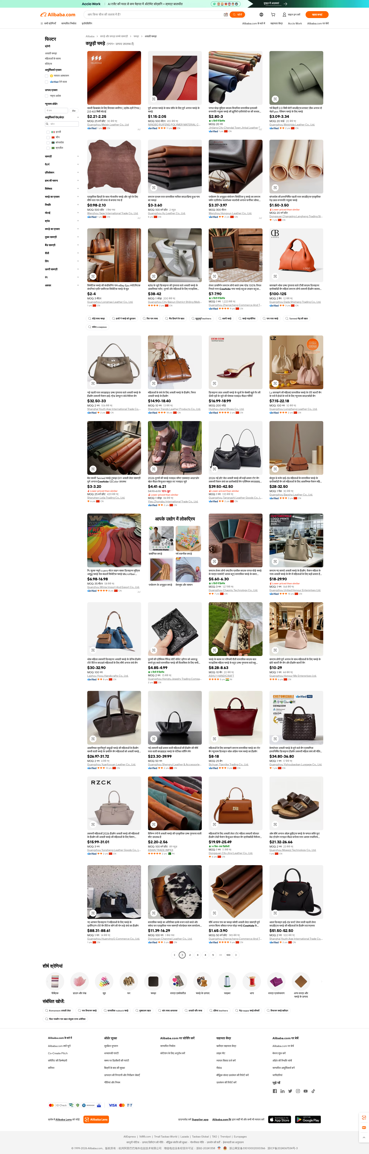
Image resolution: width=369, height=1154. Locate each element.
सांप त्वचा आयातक (169, 1010)
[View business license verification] (219, 1148)
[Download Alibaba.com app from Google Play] (308, 1119)
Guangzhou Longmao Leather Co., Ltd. (110, 301)
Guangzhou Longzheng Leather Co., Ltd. (293, 409)
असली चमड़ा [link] (151, 36)
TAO (214, 1136)
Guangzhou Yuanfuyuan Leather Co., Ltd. (111, 764)
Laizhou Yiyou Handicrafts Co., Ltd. (107, 675)
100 (228, 955)
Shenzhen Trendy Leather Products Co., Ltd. (174, 409)
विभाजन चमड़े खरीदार (279, 1010)
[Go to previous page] (174, 955)
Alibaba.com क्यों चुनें (59, 1045)
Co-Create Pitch (58, 1053)
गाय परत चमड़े (272, 318)
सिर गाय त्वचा (152, 318)
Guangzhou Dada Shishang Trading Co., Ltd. (295, 301)
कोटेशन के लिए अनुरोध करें (172, 1053)
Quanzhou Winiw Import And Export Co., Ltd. (113, 587)
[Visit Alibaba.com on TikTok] (313, 1091)
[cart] (274, 15)
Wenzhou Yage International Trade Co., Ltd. (112, 213)
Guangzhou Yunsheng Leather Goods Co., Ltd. (114, 850)
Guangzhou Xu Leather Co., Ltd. (166, 213)
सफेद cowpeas (99, 327)
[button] (226, 14)
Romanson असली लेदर (60, 1010)
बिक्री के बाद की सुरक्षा (114, 1067)
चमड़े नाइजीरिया (248, 318)
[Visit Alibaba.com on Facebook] (275, 1091)
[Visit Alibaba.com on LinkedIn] (282, 1091)
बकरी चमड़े (226, 318)
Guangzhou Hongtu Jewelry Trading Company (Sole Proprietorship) (175, 678)
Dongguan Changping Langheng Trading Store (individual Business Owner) (296, 216)
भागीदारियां (277, 1075)
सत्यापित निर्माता (167, 1045)
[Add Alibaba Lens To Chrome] (96, 1119)
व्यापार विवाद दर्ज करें (226, 1060)
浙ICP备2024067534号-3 (283, 1148)
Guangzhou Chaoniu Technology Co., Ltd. (233, 590)
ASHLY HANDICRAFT (221, 675)
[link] (364, 1118)
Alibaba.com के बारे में (60, 1037)
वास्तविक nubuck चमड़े (118, 1010)
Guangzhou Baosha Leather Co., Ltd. (291, 494)
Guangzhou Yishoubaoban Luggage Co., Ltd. (295, 764)
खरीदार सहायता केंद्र (226, 1045)
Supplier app (200, 1119)
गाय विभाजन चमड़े (89, 1010)
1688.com (145, 1136)
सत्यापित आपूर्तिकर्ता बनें (284, 1067)
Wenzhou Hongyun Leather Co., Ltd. (230, 213)
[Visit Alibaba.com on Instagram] (298, 1091)
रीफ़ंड (219, 1067)
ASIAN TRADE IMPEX (160, 850)
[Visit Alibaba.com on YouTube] (305, 1091)
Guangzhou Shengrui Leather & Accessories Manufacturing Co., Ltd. (175, 764)
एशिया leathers (220, 1010)
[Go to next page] (236, 955)
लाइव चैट (220, 1053)
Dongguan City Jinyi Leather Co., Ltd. (231, 853)
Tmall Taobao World (165, 1136)
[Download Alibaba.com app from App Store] (279, 1119)
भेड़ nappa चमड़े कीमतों (249, 1010)
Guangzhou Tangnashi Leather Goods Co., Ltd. (236, 497)
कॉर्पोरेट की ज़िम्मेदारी (57, 1060)
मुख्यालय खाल (145, 1010)
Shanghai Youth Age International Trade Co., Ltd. (114, 409)
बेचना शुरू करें (279, 1053)
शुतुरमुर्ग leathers (203, 318)
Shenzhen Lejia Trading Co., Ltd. (106, 497)
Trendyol (225, 1136)
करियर (51, 1067)
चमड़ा (136, 36)
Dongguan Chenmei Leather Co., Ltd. (170, 938)
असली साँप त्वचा (195, 1010)
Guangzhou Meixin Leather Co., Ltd (108, 124)
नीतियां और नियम (112, 1082)
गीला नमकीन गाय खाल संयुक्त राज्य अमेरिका (67, 1019)
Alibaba (90, 36)
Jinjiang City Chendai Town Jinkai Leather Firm (236, 127)
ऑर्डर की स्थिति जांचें (282, 1060)
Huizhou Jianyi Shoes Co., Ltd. (226, 409)
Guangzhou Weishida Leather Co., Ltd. (292, 124)
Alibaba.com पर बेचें (283, 1045)
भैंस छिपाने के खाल (176, 318)
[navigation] (62, 496)
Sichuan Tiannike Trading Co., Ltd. (228, 764)
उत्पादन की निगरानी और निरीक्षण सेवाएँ (122, 1075)
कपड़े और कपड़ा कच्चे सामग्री (114, 36)
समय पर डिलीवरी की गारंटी (116, 1060)
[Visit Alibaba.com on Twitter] (290, 1091)
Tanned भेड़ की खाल (298, 318)
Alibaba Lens (64, 1119)
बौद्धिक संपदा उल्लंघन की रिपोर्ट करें (232, 1075)
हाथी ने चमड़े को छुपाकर (125, 318)
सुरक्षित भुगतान (111, 1045)
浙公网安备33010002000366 (247, 1148)
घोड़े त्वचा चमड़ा (98, 318)
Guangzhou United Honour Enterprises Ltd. (295, 590)
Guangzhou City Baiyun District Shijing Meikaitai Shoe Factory (175, 301)
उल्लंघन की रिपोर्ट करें (226, 1082)
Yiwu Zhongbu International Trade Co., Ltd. (173, 501)
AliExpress (130, 1136)
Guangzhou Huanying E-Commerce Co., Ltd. (113, 938)
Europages (240, 1136)
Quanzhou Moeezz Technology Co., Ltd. (292, 850)
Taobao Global (200, 1136)
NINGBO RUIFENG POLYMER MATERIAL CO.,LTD (175, 124)
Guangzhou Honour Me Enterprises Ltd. (293, 675)
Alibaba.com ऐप (221, 1119)
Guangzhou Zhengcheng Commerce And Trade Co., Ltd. (236, 304)
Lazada (184, 1136)
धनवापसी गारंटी (111, 1053)
